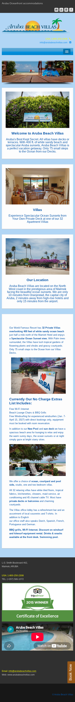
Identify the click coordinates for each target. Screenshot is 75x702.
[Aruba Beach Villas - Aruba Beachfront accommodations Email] (56, 10)
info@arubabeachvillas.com (53, 42)
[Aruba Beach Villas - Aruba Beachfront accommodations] (37, 25)
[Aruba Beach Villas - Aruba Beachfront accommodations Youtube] (61, 10)
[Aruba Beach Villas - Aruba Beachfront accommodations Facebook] (71, 10)
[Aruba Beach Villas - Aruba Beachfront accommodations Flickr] (66, 10)
